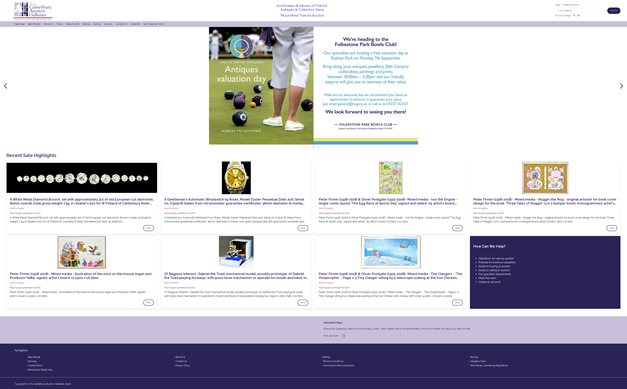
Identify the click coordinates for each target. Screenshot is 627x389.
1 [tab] (303, 147)
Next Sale (19, 24)
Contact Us (122, 24)
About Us (49, 24)
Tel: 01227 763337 (563, 15)
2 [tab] (308, 147)
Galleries (135, 24)
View (148, 228)
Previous (5, 86)
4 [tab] (318, 147)
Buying (97, 24)
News (60, 24)
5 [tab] (323, 147)
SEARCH (614, 10)
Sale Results (34, 24)
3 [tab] (313, 147)
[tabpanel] (313, 86)
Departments (73, 24)
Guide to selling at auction (494, 270)
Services (108, 24)
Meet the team (487, 278)
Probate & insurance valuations (497, 262)
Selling (86, 24)
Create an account (489, 282)
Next (621, 86)
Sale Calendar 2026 (153, 24)
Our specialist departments (494, 274)
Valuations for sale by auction (496, 258)
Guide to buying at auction (494, 266)
